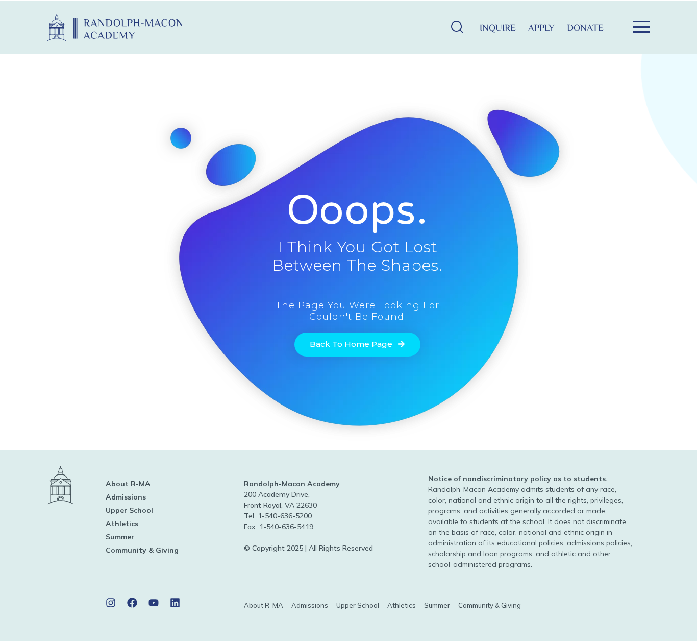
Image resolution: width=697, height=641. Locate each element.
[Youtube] (153, 602)
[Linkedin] (175, 602)
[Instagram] (111, 602)
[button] (457, 27)
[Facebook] (132, 602)
